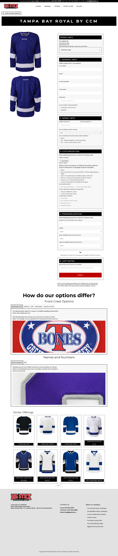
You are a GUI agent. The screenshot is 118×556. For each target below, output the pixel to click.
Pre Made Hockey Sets (94, 520)
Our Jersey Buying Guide (95, 523)
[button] (80, 50)
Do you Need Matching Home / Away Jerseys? (73, 135)
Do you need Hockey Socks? (68, 129)
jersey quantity (64, 121)
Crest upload (63, 157)
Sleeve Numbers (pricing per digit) (70, 242)
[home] (11, 6)
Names (61, 228)
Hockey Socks (91, 517)
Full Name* (62, 65)
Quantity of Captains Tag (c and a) (71, 220)
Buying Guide (68, 6)
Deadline (62, 97)
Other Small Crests (65, 195)
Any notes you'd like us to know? (70, 264)
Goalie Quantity (85, 121)
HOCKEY (38, 6)
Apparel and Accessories (95, 526)
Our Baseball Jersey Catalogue (97, 511)
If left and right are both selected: (71, 189)
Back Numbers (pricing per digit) (70, 235)
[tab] (17, 307)
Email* (61, 73)
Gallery (79, 6)
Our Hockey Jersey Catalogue (97, 508)
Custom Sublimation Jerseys (96, 514)
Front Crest (63, 163)
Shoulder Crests (65, 184)
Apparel (57, 6)
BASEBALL (47, 6)
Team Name (62, 89)
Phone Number (64, 81)
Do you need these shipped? (68, 105)
